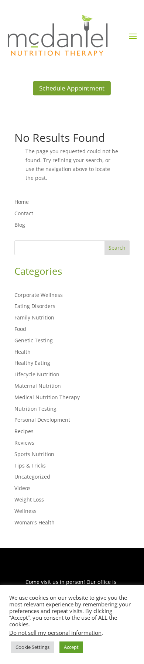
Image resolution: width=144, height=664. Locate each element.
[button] (133, 36)
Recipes (24, 431)
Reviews (24, 442)
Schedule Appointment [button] (71, 88)
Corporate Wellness (38, 294)
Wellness (25, 510)
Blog (19, 224)
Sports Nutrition (34, 454)
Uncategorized (32, 476)
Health (22, 351)
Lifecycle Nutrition (36, 374)
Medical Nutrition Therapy (47, 397)
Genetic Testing (33, 340)
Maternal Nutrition (37, 385)
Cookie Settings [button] (32, 647)
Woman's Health (34, 522)
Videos (22, 488)
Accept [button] (71, 647)
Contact (23, 213)
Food (20, 328)
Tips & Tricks (30, 465)
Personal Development (42, 419)
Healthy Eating (32, 362)
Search (117, 247)
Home (21, 201)
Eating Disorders (34, 305)
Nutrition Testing (35, 408)
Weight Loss (29, 499)
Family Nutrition (34, 317)
